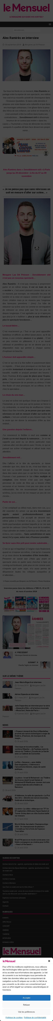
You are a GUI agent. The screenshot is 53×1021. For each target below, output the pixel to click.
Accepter (26, 998)
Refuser (26, 1005)
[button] (49, 961)
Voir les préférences (26, 1012)
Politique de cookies (14, 1017)
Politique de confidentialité (35, 1017)
